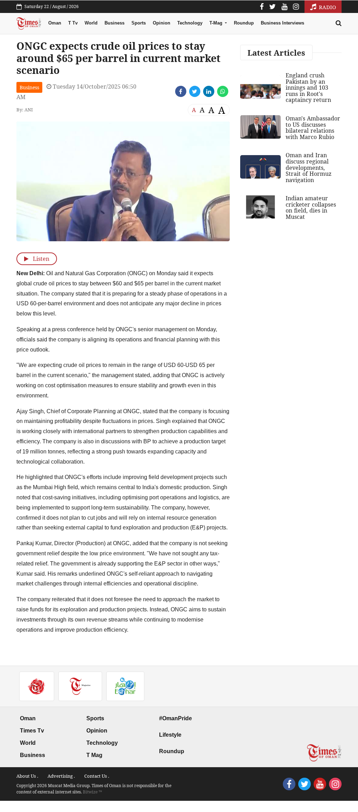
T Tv (73, 23)
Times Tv (32, 731)
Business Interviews (282, 23)
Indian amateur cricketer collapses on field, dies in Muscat (311, 207)
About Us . (27, 776)
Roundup (244, 23)
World (91, 23)
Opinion (161, 23)
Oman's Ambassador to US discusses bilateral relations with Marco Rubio (313, 127)
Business (114, 23)
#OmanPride (175, 718)
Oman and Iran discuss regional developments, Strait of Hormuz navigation (308, 167)
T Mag (94, 755)
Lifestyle (170, 735)
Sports (138, 23)
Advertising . (61, 776)
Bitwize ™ (92, 792)
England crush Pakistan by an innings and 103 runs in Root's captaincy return (308, 87)
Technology (189, 23)
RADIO (326, 7)
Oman (54, 23)
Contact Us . (96, 776)
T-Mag (216, 23)
